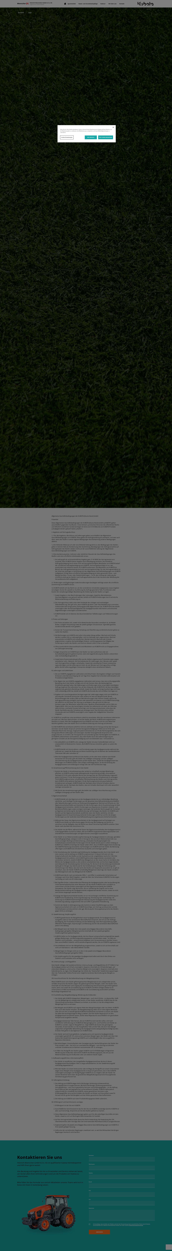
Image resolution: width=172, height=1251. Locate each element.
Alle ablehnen (90, 137)
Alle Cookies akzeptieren (105, 137)
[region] (87, 133)
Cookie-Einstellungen (66, 137)
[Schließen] (113, 127)
